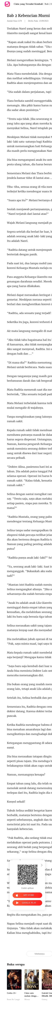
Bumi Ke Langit (13, 999)
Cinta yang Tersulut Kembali (28, 4)
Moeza (27, 999)
